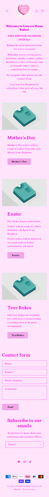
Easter (16, 255)
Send (10, 407)
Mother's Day (19, 161)
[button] (7, 11)
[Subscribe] (40, 444)
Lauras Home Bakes (22, 486)
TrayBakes (18, 335)
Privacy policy (29, 489)
